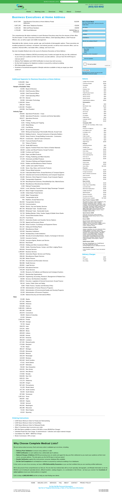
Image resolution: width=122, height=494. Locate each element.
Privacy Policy (85, 483)
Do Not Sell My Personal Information (61, 486)
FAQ (61, 11)
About (69, 11)
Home (28, 11)
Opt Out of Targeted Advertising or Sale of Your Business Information (61, 488)
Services (52, 11)
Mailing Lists (40, 11)
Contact (78, 11)
